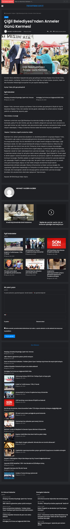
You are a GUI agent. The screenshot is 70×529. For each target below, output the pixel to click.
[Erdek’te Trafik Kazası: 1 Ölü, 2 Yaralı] (13, 244)
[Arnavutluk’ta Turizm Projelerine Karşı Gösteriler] (35, 243)
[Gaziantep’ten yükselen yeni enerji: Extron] (35, 264)
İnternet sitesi (40, 321)
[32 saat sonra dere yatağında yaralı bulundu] (13, 264)
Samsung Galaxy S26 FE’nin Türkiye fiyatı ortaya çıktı (33, 376)
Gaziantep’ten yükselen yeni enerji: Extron (34, 272)
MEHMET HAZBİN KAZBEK (14, 31)
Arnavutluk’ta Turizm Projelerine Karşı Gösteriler (35, 251)
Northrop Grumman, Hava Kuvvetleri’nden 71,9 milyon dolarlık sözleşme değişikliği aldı (32, 408)
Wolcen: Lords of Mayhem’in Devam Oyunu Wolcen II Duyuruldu (25, 429)
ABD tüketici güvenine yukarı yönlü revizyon (18, 357)
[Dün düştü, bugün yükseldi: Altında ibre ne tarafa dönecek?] (9, 444)
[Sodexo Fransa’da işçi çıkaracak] (9, 475)
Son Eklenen (35, 345)
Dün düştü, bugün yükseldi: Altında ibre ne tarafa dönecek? (35, 442)
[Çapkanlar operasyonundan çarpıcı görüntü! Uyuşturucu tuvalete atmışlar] (56, 264)
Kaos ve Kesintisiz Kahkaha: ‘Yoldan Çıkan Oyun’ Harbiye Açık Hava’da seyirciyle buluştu (39, 1)
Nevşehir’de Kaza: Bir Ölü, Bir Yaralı (15, 468)
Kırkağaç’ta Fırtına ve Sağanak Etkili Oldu (50, 97)
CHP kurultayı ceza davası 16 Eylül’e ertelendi (55, 251)
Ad (5, 314)
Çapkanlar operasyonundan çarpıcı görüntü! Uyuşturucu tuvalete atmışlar (55, 273)
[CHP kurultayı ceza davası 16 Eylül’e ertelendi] (56, 243)
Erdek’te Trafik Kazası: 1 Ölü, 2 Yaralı (13, 253)
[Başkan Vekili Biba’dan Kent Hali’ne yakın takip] (9, 436)
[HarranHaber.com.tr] (35, 6)
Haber (13, 13)
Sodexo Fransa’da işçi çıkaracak (26, 473)
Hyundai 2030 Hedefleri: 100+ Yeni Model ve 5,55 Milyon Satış (24, 463)
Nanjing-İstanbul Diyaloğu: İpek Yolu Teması (19, 97)
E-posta (7, 321)
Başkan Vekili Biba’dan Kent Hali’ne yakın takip (31, 434)
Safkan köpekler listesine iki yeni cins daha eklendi (21, 366)
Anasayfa (8, 13)
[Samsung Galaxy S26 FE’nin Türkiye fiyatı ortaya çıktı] (9, 378)
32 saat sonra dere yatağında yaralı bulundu (12, 272)
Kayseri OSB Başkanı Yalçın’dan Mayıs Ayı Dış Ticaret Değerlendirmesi (27, 458)
